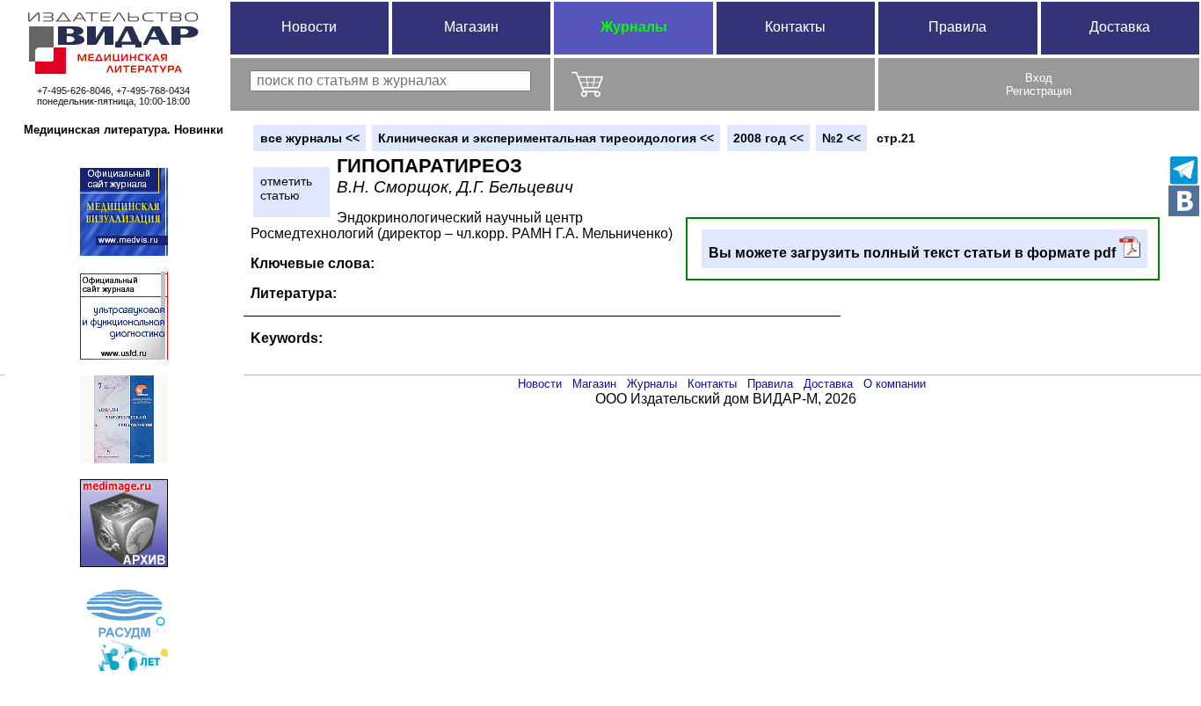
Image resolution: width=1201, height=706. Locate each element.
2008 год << (768, 138)
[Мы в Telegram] (1183, 170)
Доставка (1119, 26)
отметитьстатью (286, 188)
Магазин (471, 26)
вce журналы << (310, 138)
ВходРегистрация (1039, 84)
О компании (894, 383)
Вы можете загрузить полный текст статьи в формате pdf (914, 252)
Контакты (795, 26)
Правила (957, 26)
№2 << (841, 138)
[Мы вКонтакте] (1183, 201)
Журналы (633, 26)
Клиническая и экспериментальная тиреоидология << (546, 138)
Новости (309, 26)
